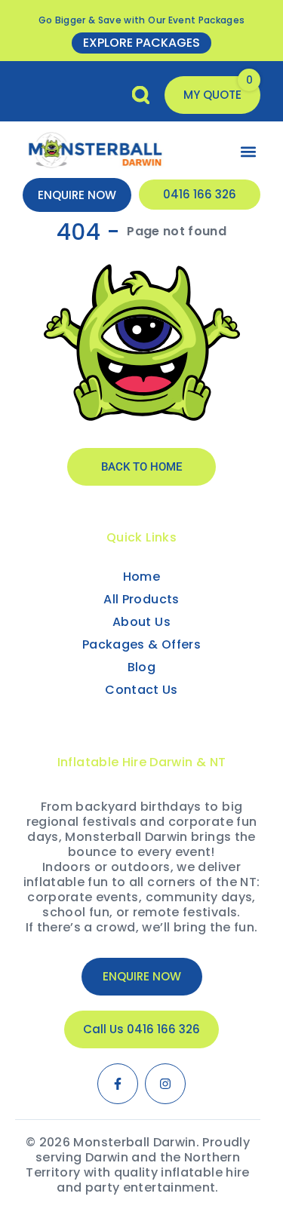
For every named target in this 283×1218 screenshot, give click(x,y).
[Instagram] (165, 1083)
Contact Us (141, 689)
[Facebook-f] (117, 1083)
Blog (141, 667)
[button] (212, 95)
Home (141, 576)
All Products (141, 599)
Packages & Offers (141, 644)
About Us (141, 621)
